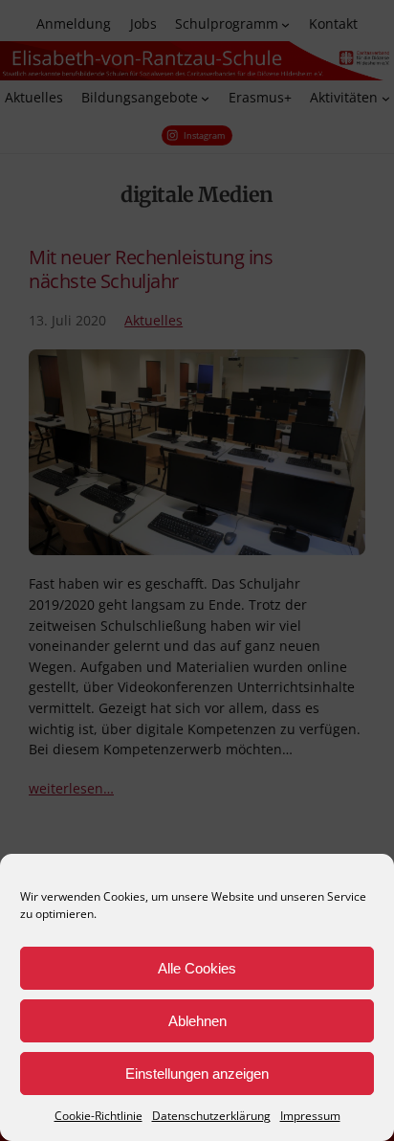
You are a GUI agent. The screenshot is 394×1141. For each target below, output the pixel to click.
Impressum (310, 1115)
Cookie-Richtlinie (98, 1115)
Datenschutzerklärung (211, 1115)
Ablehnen (197, 1021)
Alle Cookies (197, 968)
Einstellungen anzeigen (197, 1073)
